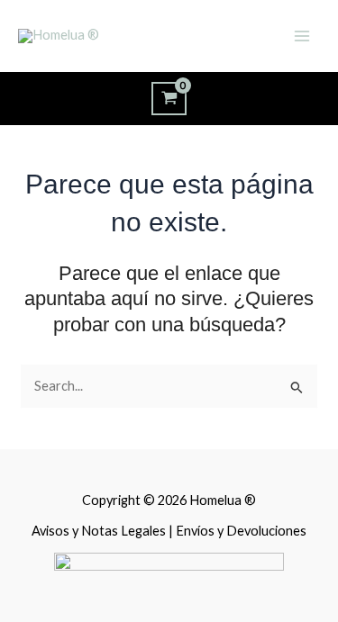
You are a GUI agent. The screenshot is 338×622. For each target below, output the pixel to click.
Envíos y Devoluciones (241, 530)
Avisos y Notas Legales (100, 530)
